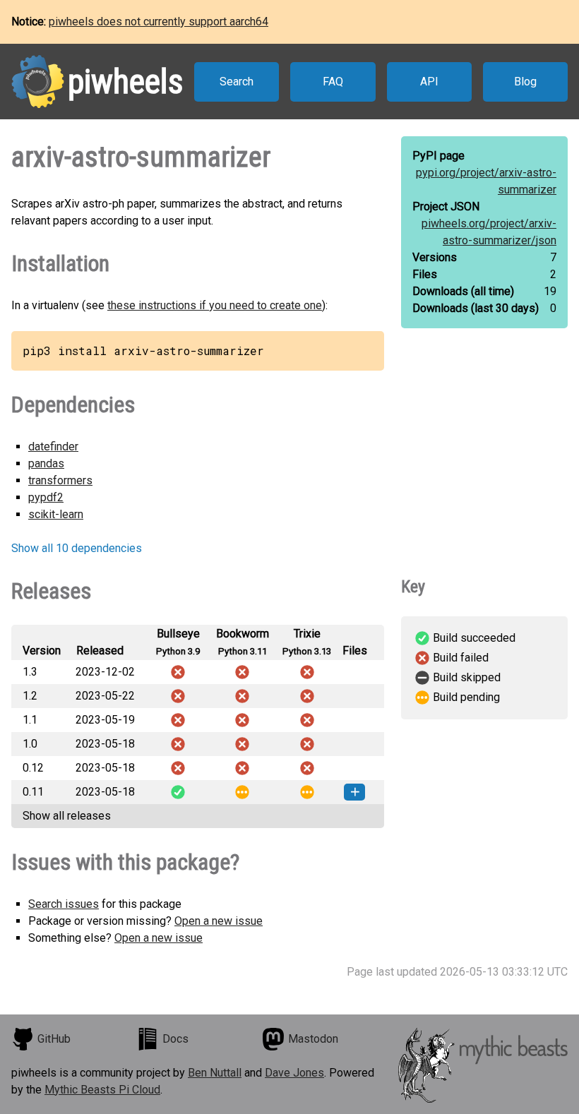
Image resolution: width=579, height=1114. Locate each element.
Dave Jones (294, 1072)
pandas (46, 463)
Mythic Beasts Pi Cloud (102, 1089)
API (429, 81)
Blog (525, 81)
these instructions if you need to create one (214, 305)
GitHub (54, 1039)
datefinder (53, 446)
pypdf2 (46, 497)
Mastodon (313, 1039)
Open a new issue (218, 921)
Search (236, 81)
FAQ (333, 81)
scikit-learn (55, 514)
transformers (60, 480)
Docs (175, 1039)
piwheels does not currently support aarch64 (158, 21)
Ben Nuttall (214, 1072)
